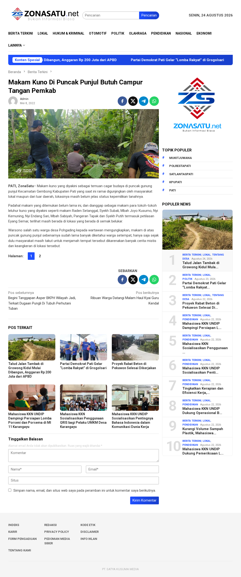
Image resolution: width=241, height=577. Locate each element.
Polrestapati (180, 166)
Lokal (207, 254)
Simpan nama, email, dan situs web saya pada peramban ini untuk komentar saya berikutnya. (84, 490)
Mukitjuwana (180, 158)
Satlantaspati (181, 174)
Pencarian (149, 15)
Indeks (13, 525)
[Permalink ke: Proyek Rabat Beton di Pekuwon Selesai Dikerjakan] (135, 347)
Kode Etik (87, 525)
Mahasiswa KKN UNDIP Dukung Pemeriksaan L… (203, 451)
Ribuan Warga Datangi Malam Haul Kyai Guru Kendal (125, 298)
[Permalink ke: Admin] (13, 101)
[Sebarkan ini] (122, 101)
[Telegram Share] (143, 101)
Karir (12, 532)
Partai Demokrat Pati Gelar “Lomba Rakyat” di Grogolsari (162, 60)
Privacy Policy (56, 532)
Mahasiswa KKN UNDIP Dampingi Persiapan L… (201, 325)
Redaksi (50, 525)
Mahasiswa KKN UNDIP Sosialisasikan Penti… (201, 370)
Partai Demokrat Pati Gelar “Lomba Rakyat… (204, 285)
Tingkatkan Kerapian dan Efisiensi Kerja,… (202, 390)
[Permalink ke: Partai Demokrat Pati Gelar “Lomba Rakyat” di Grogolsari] (83, 347)
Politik (187, 279)
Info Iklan (88, 539)
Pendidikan (190, 319)
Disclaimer (89, 532)
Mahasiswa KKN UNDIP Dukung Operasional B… (202, 411)
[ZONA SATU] (45, 15)
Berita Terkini (191, 254)
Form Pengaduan (22, 539)
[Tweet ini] (133, 101)
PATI (172, 190)
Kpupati (175, 182)
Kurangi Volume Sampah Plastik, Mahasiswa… (202, 431)
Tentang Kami (19, 550)
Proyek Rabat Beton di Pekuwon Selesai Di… (200, 305)
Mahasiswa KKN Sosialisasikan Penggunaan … (205, 348)
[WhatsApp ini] (154, 101)
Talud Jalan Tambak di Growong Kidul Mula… (200, 265)
